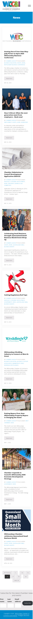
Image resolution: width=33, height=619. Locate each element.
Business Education (10, 63)
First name (2, 600)
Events (19, 63)
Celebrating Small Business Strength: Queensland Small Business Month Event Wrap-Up (15, 236)
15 (29, 573)
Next (15, 580)
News (23, 63)
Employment (8, 122)
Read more (10, 79)
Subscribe (27, 603)
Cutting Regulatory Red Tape (15, 295)
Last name (9, 600)
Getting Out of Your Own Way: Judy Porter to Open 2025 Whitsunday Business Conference (16, 54)
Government (8, 302)
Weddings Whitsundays (11, 365)
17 (14, 577)
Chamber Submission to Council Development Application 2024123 (13, 174)
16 (8, 577)
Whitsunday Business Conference (14, 65)
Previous (8, 573)
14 (23, 573)
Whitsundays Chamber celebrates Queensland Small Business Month (16, 536)
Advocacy (7, 181)
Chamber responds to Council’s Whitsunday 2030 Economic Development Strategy (14, 476)
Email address (18, 600)
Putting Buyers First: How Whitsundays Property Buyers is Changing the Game (16, 415)
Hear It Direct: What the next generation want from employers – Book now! (16, 115)
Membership (16, 363)
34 (26, 577)
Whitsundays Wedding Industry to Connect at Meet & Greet (16, 354)
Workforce (24, 122)
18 (19, 577)
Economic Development (18, 181)
